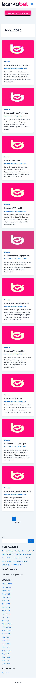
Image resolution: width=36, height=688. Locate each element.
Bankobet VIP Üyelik (13, 208)
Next (18, 522)
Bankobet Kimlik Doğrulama (16, 303)
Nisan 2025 (6, 637)
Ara (3, 537)
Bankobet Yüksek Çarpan (15, 444)
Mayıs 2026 (6, 594)
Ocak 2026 (6, 607)
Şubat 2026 (6, 604)
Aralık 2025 (6, 611)
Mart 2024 (5, 660)
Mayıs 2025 (6, 634)
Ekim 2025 (6, 617)
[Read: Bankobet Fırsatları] (18, 144)
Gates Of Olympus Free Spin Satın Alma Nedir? (18, 551)
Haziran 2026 (6, 591)
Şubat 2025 (6, 644)
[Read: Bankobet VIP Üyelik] (18, 192)
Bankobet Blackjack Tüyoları (16, 65)
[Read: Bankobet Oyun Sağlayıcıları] (18, 240)
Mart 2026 (5, 600)
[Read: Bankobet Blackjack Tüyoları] (18, 49)
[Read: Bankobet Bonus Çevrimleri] (18, 97)
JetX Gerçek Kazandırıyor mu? (12, 565)
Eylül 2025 (5, 620)
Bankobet (7, 61)
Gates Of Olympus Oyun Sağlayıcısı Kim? (16, 558)
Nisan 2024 (6, 657)
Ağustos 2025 (7, 624)
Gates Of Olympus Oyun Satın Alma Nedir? (16, 554)
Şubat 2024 (6, 664)
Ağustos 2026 (7, 584)
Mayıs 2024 (6, 654)
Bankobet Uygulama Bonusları (17, 491)
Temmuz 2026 (7, 587)
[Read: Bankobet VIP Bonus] (18, 382)
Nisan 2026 (6, 597)
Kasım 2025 (6, 614)
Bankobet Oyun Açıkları (14, 351)
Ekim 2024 (6, 647)
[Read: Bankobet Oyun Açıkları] (18, 335)
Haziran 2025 (6, 630)
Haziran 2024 (6, 650)
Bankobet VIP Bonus (13, 398)
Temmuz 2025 (7, 627)
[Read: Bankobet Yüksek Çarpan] (18, 427)
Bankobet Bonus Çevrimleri (16, 113)
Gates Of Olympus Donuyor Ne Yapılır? (15, 561)
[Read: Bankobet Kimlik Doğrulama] (18, 287)
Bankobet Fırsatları (12, 160)
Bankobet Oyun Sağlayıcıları (16, 256)
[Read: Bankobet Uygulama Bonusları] (18, 475)
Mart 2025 (5, 640)
